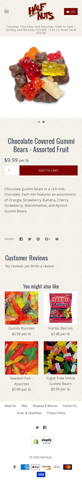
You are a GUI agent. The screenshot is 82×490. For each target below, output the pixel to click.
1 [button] (39, 122)
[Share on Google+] (47, 239)
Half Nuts (46, 457)
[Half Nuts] (41, 11)
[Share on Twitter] (29, 239)
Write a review (42, 266)
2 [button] (43, 122)
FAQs (24, 406)
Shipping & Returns (45, 406)
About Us (10, 406)
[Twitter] (37, 427)
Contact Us (70, 406)
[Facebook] (44, 427)
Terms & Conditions (29, 413)
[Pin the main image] (38, 239)
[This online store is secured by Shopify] (41, 445)
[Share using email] (57, 239)
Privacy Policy (56, 413)
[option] (41, 77)
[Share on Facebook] (21, 239)
